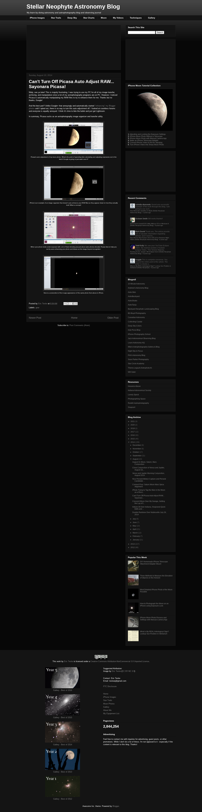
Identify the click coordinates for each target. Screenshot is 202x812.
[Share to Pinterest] (76, 303)
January (136, 540)
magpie (138, 260)
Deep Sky (72, 18)
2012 (133, 547)
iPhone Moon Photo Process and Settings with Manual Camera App (153, 619)
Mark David (140, 231)
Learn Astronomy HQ (136, 343)
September (137, 456)
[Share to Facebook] (73, 303)
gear (37, 307)
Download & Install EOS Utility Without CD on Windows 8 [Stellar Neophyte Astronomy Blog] (149, 224)
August (136, 459)
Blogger (116, 806)
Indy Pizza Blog (134, 330)
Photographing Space (137, 399)
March (135, 533)
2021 (133, 421)
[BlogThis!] (67, 303)
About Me (107, 710)
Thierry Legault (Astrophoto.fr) (140, 368)
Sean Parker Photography (138, 359)
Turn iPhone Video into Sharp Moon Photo (147, 145)
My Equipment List (111, 713)
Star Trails (56, 18)
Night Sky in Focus (135, 351)
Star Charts (88, 18)
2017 (133, 432)
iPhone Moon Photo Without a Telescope (146, 136)
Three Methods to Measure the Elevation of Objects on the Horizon (156, 577)
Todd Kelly (139, 246)
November (137, 449)
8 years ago (159, 225)
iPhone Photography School (139, 334)
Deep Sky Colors (135, 326)
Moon (104, 18)
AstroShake (132, 301)
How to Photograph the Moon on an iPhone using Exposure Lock (154, 605)
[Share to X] (70, 303)
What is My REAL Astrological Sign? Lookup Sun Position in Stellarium (154, 633)
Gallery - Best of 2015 (62, 717)
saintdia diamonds (143, 205)
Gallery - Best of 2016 (62, 690)
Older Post (112, 318)
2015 (133, 439)
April (135, 529)
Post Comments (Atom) (80, 325)
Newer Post (35, 318)
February (136, 536)
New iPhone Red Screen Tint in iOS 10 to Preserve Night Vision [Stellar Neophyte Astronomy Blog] (149, 238)
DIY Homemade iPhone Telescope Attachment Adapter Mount (154, 563)
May (134, 526)
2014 (133, 442)
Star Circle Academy (136, 364)
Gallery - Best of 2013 (62, 772)
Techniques (136, 18)
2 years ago (147, 212)
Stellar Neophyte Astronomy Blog (73, 6)
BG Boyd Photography (137, 313)
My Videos (118, 18)
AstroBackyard (134, 296)
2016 (133, 435)
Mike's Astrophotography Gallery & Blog (144, 347)
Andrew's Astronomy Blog (138, 288)
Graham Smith (141, 219)
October (136, 452)
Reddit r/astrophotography (138, 403)
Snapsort (131, 407)
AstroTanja (132, 305)
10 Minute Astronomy (136, 284)
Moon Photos (109, 704)
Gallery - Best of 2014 (62, 744)
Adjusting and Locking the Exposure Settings (148, 134)
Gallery (151, 18)
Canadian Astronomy (136, 317)
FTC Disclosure (110, 686)
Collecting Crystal (135, 322)
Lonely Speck (133, 395)
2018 (133, 428)
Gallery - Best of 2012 (62, 799)
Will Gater (132, 372)
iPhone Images (37, 18)
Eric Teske (43, 303)
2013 (133, 544)
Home (74, 318)
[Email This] (64, 303)
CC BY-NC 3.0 (128, 671)
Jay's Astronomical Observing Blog (142, 338)
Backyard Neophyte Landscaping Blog (143, 309)
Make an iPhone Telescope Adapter (144, 140)
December (137, 445)
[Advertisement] (73, 47)
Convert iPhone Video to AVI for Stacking (146, 143)
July (134, 519)
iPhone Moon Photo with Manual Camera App (148, 138)
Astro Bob (132, 292)
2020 (133, 425)
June (135, 522)
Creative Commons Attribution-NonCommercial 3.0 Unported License (120, 661)
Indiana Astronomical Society (139, 390)
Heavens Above (134, 386)
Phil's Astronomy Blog (136, 355)
